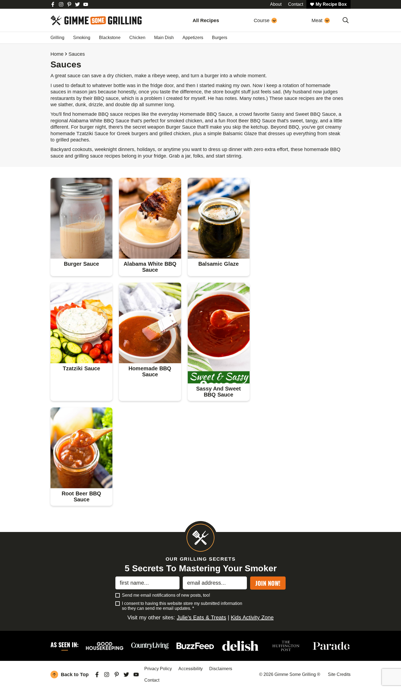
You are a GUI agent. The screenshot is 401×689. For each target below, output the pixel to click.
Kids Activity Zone (252, 617)
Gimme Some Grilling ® (96, 20)
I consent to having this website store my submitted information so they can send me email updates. (182, 606)
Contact (151, 680)
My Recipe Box (331, 4)
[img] (52, 4)
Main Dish (164, 37)
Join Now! (267, 583)
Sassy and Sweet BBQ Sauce (218, 392)
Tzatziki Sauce (81, 368)
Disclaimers (220, 668)
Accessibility (190, 668)
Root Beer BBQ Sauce (81, 496)
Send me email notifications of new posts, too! (166, 595)
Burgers (219, 37)
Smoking (81, 37)
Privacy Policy (158, 668)
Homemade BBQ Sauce (149, 371)
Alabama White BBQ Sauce (150, 267)
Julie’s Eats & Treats (201, 617)
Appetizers (192, 37)
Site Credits (339, 674)
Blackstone (110, 37)
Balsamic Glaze (218, 264)
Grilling (57, 37)
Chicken (137, 37)
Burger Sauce (81, 264)
